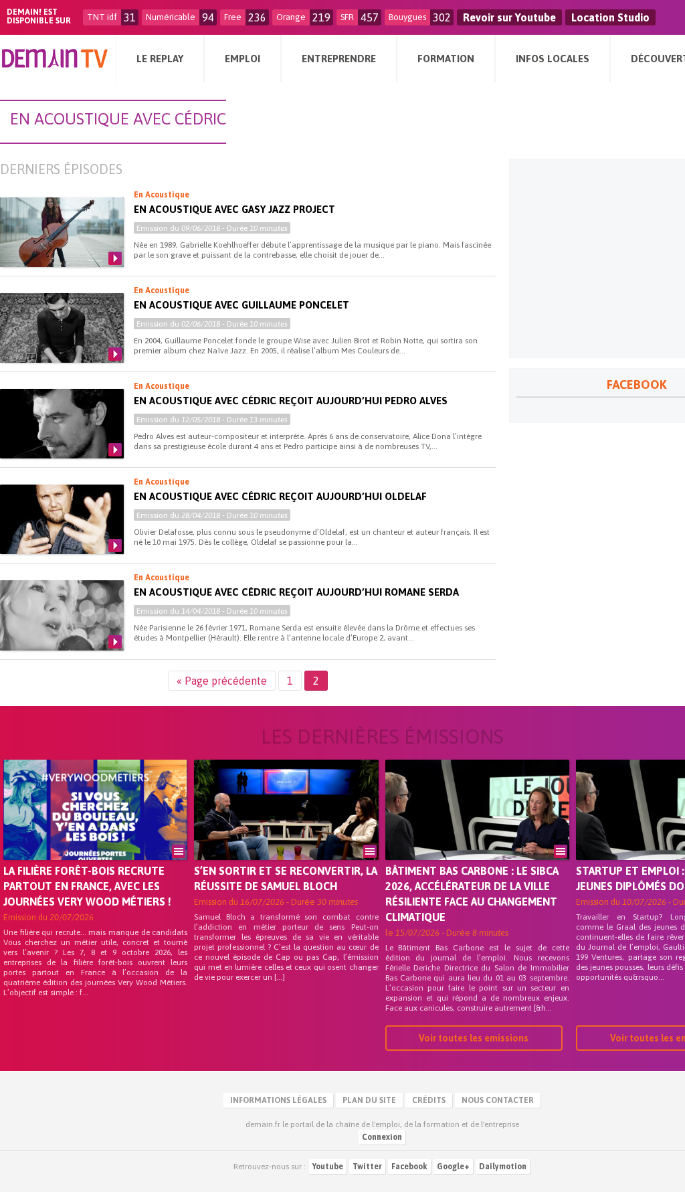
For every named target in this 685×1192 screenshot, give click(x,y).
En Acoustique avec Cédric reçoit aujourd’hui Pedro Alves (291, 400)
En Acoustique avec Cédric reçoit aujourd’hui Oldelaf (280, 496)
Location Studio (610, 17)
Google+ (453, 1166)
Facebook (409, 1166)
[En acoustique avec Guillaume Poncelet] (62, 328)
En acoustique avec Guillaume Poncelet (241, 305)
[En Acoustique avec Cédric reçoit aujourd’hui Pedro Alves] (62, 423)
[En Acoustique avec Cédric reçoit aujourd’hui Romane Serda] (62, 615)
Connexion (382, 1137)
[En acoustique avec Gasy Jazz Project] (62, 232)
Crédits (429, 1100)
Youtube (327, 1166)
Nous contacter (498, 1100)
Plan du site (369, 1100)
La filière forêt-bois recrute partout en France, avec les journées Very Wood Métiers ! (87, 886)
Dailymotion (502, 1166)
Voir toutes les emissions (473, 1038)
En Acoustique (161, 194)
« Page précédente (222, 681)
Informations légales (278, 1100)
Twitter (367, 1166)
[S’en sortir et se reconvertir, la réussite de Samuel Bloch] (286, 829)
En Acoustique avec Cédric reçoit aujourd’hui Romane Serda (296, 592)
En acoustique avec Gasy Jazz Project (234, 209)
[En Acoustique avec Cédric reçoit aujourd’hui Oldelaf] (62, 519)
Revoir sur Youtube (509, 17)
